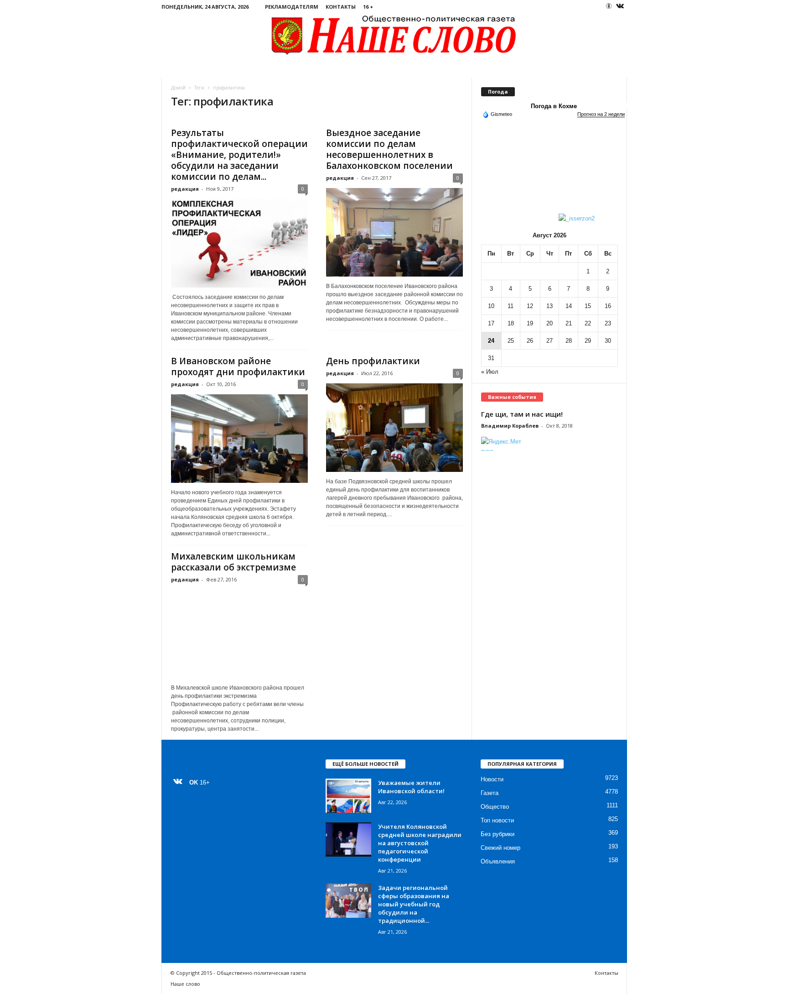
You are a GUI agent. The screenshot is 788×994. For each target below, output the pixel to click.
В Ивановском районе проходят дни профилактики (238, 366)
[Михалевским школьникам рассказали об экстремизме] (239, 634)
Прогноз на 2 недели (601, 114)
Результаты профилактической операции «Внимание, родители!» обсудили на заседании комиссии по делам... (239, 155)
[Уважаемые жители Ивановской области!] (348, 796)
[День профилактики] (394, 427)
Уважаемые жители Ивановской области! (411, 787)
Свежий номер (500, 847)
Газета (489, 793)
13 (549, 306)
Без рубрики (497, 834)
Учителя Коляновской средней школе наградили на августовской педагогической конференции (419, 842)
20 (549, 323)
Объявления (498, 861)
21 (568, 323)
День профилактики (373, 361)
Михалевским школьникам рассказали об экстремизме (233, 561)
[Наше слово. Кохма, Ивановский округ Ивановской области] (394, 34)
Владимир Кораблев (510, 425)
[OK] (609, 6)
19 (530, 323)
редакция (185, 188)
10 (491, 306)
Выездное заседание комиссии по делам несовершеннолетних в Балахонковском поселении (389, 149)
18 (511, 323)
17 (491, 323)
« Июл (489, 371)
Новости (492, 779)
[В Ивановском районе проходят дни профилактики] (239, 438)
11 (510, 306)
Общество (495, 806)
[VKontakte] (620, 6)
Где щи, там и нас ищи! (522, 414)
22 (588, 323)
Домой (178, 87)
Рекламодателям (291, 6)
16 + (368, 6)
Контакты (341, 6)
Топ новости (497, 820)
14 (568, 306)
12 (530, 306)
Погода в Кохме (554, 106)
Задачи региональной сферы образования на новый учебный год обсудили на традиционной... (413, 904)
